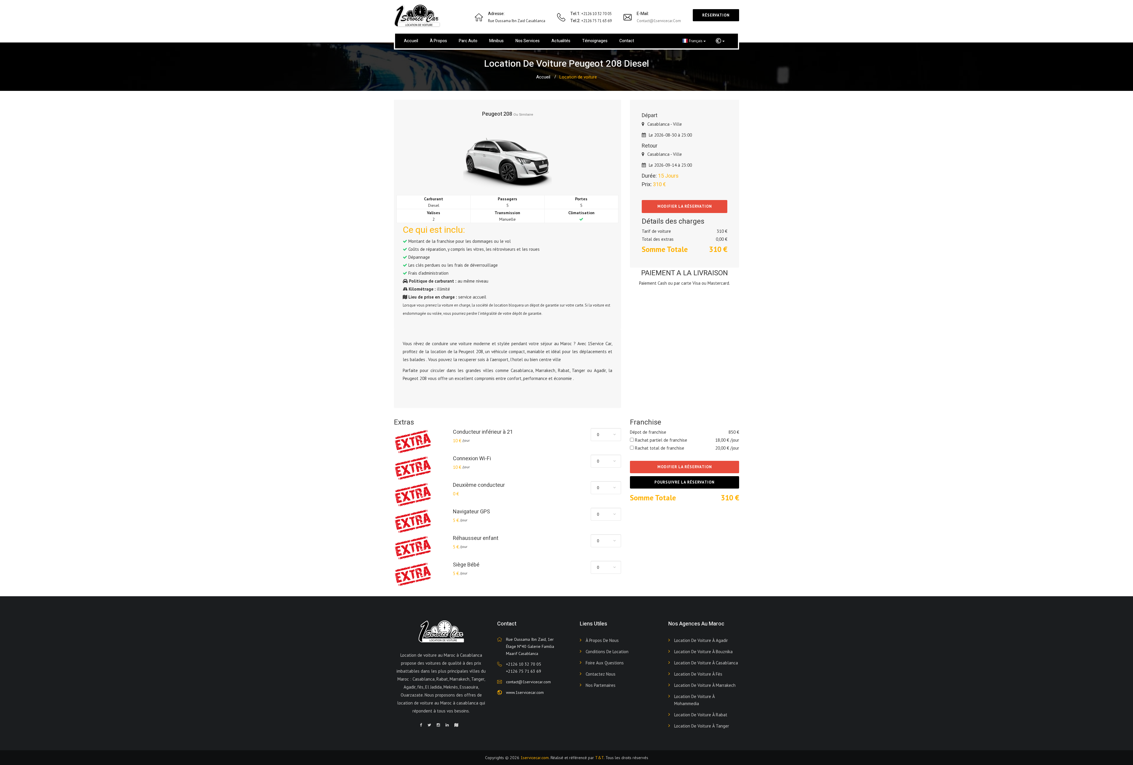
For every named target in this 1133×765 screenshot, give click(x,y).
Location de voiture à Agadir (701, 640)
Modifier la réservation (684, 206)
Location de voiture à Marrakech (705, 685)
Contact (626, 41)
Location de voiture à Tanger (701, 726)
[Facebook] (421, 725)
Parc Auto (468, 41)
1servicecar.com (534, 757)
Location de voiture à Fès (698, 674)
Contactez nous (600, 674)
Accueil (411, 41)
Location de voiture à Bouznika (703, 651)
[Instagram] (438, 725)
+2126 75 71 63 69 (523, 671)
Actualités (560, 41)
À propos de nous (602, 640)
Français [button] (696, 40)
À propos (438, 41)
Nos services (527, 41)
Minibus (496, 41)
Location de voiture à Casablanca (706, 663)
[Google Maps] (456, 725)
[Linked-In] (447, 725)
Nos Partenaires (600, 685)
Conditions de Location (607, 651)
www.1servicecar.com (525, 692)
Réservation (716, 15)
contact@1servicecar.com (659, 20)
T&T (599, 757)
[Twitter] (429, 725)
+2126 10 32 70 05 (523, 664)
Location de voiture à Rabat (700, 715)
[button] (720, 41)
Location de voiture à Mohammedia (694, 700)
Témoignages (595, 41)
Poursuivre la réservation (684, 482)
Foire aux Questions (605, 663)
